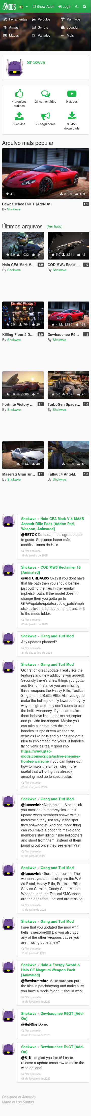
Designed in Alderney (19, 1096)
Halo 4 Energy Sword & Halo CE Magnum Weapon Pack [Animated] (50, 969)
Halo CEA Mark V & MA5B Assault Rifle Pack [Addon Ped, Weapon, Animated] (52, 523)
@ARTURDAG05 (35, 578)
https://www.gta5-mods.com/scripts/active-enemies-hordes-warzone (50, 756)
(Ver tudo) (55, 226)
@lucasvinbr (32, 804)
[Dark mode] (76, 6)
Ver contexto (33, 551)
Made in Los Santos (18, 1101)
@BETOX (29, 534)
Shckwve (36, 62)
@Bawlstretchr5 (34, 980)
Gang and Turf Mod (57, 635)
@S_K (26, 1057)
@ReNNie (29, 1024)
